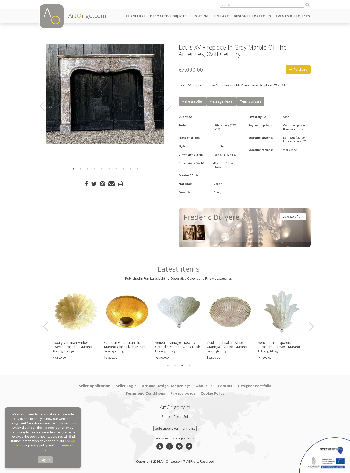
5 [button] (102, 168)
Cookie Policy (213, 393)
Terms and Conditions (145, 393)
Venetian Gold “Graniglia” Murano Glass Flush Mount (124, 345)
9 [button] (130, 168)
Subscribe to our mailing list (175, 428)
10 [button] (137, 168)
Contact (225, 385)
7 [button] (116, 168)
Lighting (200, 16)
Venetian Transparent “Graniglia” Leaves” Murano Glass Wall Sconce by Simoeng (279, 345)
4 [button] (94, 168)
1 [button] (73, 168)
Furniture (135, 16)
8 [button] (123, 168)
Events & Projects (293, 16)
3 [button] (87, 168)
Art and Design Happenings (166, 385)
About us (204, 385)
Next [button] (165, 106)
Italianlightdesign (63, 351)
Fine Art (221, 16)
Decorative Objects (168, 16)
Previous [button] (45, 106)
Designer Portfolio (252, 16)
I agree (45, 460)
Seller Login (126, 385)
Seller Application (94, 385)
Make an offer (192, 101)
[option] (105, 94)
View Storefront (293, 217)
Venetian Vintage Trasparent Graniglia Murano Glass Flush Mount (177, 345)
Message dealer (221, 101)
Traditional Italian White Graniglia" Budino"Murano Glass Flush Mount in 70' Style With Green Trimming (230, 345)
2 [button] (80, 168)
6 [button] (109, 168)
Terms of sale (250, 101)
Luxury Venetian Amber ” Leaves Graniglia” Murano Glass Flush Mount (72, 345)
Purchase (300, 69)
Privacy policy (182, 393)
